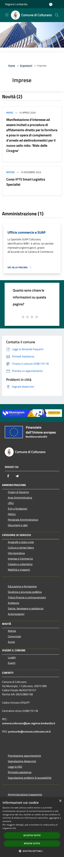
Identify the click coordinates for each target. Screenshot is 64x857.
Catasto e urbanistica (20, 564)
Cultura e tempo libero (21, 547)
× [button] (60, 801)
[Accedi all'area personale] (50, 4)
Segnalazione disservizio (22, 761)
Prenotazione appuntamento (24, 756)
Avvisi (9, 112)
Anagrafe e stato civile (21, 542)
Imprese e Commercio (20, 559)
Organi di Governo (18, 492)
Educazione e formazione (22, 586)
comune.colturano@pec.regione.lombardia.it (28, 723)
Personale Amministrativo (23, 520)
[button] (32, 851)
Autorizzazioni (16, 614)
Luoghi (12, 657)
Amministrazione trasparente (25, 794)
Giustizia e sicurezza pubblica (25, 592)
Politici (12, 514)
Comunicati (14, 636)
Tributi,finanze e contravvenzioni (27, 597)
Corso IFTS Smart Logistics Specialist (25, 182)
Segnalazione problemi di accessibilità (29, 778)
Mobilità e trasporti (19, 570)
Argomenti (26, 65)
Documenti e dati (18, 525)
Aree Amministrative (20, 497)
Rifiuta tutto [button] (32, 843)
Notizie (10, 172)
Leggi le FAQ (15, 767)
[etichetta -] (37, 316)
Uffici (11, 503)
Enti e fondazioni (17, 509)
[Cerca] (57, 15)
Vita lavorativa (16, 553)
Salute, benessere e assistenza (25, 608)
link (14, 828)
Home (11, 65)
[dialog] (32, 827)
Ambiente (13, 603)
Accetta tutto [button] (32, 835)
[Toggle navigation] (7, 15)
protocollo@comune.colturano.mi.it (29, 731)
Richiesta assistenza (19, 772)
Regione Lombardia (16, 4)
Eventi (11, 663)
